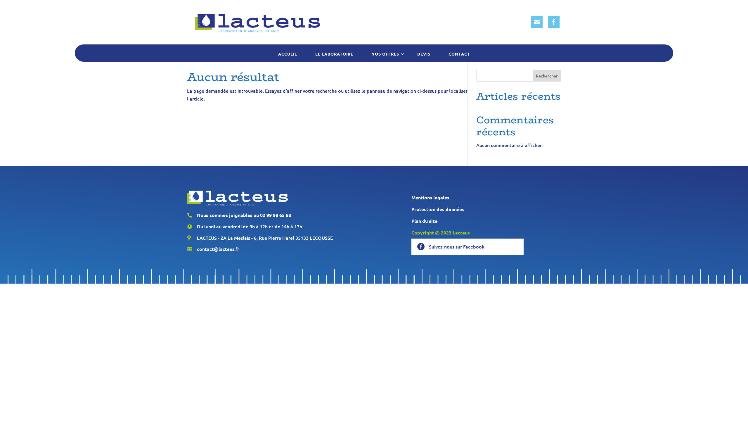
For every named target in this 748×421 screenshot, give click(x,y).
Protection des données (437, 209)
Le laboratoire (334, 53)
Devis (423, 53)
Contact (459, 53)
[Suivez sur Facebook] (554, 22)
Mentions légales (430, 197)
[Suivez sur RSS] (537, 22)
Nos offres (385, 53)
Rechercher (547, 76)
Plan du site (424, 221)
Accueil (287, 53)
